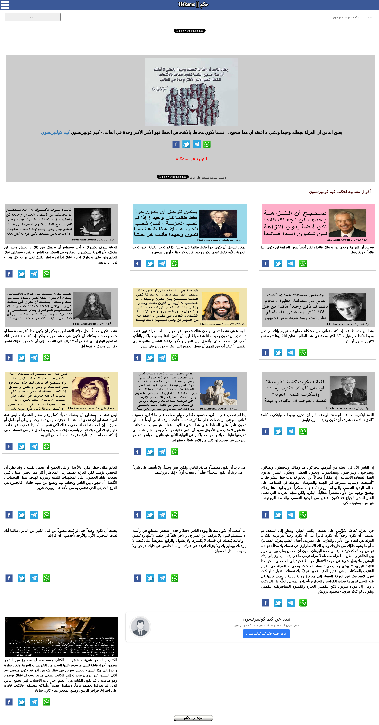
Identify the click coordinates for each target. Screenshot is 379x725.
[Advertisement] (189, 43)
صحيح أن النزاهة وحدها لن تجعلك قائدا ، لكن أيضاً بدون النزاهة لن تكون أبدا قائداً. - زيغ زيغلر (317, 249)
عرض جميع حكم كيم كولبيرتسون (266, 633)
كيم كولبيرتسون (55, 132)
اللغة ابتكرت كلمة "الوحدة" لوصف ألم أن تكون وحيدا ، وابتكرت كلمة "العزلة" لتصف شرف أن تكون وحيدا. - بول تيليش (317, 417)
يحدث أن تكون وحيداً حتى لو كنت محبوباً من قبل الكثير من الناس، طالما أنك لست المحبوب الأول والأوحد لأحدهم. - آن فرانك (60, 533)
